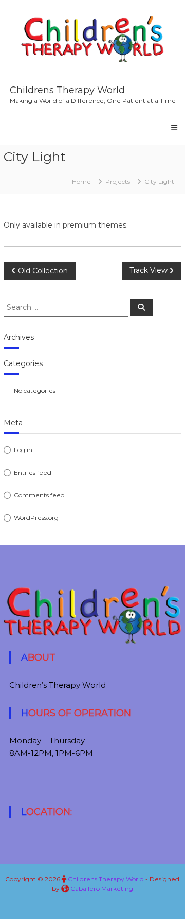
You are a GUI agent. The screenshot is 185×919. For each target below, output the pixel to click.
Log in (23, 450)
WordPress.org (36, 518)
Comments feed (39, 495)
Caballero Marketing (101, 888)
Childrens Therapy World (67, 90)
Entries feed (32, 472)
